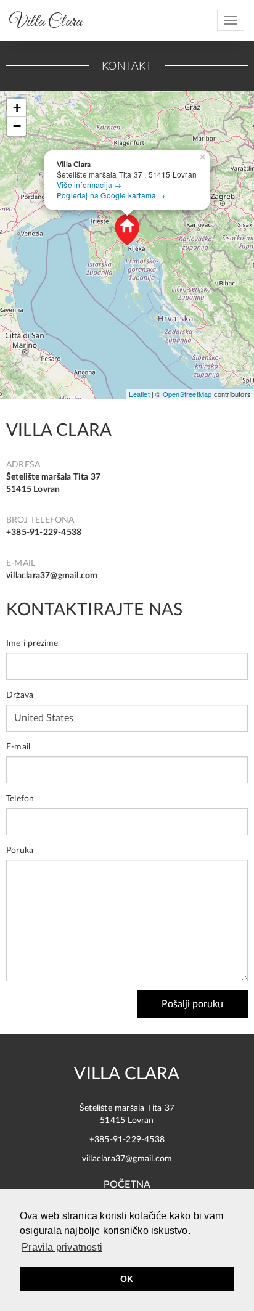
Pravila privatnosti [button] (62, 1247)
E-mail (18, 747)
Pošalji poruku (192, 1004)
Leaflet (139, 394)
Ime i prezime (32, 643)
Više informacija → (89, 184)
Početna (127, 1185)
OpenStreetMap (187, 394)
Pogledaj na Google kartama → (111, 195)
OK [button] (126, 1279)
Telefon (20, 798)
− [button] (17, 126)
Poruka (19, 850)
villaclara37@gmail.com (51, 575)
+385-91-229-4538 (43, 532)
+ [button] (17, 107)
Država (19, 695)
